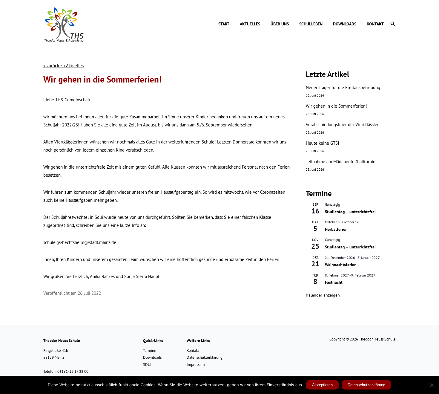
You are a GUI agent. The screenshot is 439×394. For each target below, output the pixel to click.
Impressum (196, 364)
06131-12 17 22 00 (72, 371)
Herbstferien (336, 229)
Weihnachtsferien (341, 264)
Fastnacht (334, 282)
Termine (149, 350)
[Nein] (432, 385)
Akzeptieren (322, 385)
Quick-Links (153, 340)
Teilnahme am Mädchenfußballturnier (341, 161)
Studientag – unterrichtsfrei (350, 211)
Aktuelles (250, 24)
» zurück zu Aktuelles (63, 65)
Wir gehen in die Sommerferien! (336, 106)
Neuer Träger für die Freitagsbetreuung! (344, 87)
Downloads (344, 24)
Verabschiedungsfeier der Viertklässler (342, 124)
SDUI (147, 364)
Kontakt (375, 24)
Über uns (280, 24)
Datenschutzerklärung (204, 357)
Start (223, 24)
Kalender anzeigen (323, 295)
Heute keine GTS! (322, 143)
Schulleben (311, 24)
